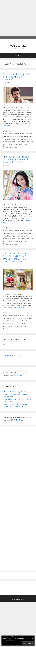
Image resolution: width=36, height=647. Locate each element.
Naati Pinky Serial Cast (10, 144)
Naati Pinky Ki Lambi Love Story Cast (20, 142)
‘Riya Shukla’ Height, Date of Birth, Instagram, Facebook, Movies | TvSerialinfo (16, 159)
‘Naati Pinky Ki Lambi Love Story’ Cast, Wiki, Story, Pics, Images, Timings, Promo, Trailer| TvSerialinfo (16, 257)
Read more (6, 126)
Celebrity (8, 131)
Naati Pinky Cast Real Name (14, 134)
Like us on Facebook (11, 355)
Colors (7, 313)
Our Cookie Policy (10, 640)
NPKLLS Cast (23, 144)
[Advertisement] (18, 18)
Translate (18, 376)
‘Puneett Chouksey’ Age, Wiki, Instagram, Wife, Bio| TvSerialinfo (17, 77)
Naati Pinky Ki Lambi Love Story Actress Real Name (18, 139)
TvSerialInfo (18, 46)
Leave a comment (11, 147)
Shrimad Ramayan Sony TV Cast (14, 392)
